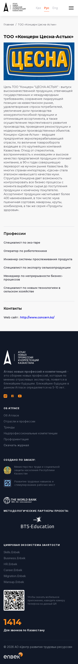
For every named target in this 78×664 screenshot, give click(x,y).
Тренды (9, 427)
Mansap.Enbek (14, 582)
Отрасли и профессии (19, 421)
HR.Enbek (10, 564)
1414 (12, 622)
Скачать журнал (16, 445)
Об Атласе (11, 415)
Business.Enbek (14, 558)
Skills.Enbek (12, 552)
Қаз (38, 8)
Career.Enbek (13, 570)
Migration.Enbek (15, 576)
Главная (9, 24)
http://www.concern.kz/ (37, 317)
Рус (46, 8)
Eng (55, 8)
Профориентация (16, 439)
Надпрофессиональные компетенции (30, 433)
